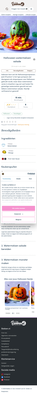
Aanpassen (17, 214)
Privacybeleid (5, 338)
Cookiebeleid (5, 341)
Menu (31, 9)
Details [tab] (18, 178)
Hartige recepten (18, 14)
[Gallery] (18, 35)
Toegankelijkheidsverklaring (10, 349)
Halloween (6, 113)
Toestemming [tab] (6, 178)
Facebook (7, 377)
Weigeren (18, 219)
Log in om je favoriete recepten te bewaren (20, 118)
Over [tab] (30, 178)
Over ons (4, 333)
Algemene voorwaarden (9, 335)
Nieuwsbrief (5, 346)
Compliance (5, 344)
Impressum (4, 355)
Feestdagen (17, 113)
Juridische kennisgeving (8, 352)
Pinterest (6, 380)
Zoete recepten (6, 14)
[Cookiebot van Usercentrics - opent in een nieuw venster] (27, 174)
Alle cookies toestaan (18, 208)
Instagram (7, 374)
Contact (3, 363)
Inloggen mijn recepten (18, 9)
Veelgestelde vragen (7, 366)
